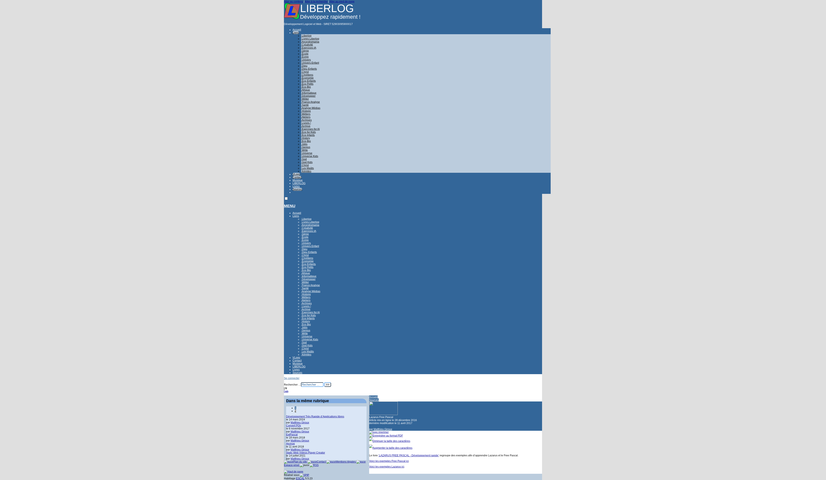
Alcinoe (290, 443)
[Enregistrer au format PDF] (386, 435)
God (304, 159)
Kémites (306, 171)
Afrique (305, 89)
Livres (296, 186)
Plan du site (300, 461)
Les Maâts (307, 168)
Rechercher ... (292, 384)
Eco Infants (308, 135)
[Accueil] (292, 18)
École (304, 53)
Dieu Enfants (309, 68)
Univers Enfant (310, 62)
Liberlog (306, 35)
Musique (298, 180)
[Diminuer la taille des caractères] (389, 441)
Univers (306, 59)
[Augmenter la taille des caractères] (390, 447)
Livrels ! (306, 123)
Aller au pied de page (341, 1)
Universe (306, 153)
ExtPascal (292, 434)
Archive (305, 126)
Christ (305, 71)
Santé (305, 104)
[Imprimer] (379, 432)
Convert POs (293, 425)
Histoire (306, 111)
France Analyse (310, 101)
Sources (297, 189)
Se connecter (291, 378)
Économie (307, 77)
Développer (308, 95)
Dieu (304, 65)
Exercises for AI (310, 129)
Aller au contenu (293, 1)
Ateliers (305, 117)
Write (304, 150)
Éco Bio (306, 86)
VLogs (296, 174)
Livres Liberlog (310, 38)
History (305, 138)
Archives (306, 120)
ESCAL (300, 478)
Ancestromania (310, 41)
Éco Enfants (308, 80)
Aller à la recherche (316, 1)
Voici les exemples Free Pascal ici (389, 461)
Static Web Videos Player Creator (305, 452)
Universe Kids (309, 156)
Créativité (307, 44)
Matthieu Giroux (383, 429)
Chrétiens (307, 74)
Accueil (297, 29)
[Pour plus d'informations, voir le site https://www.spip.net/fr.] (304, 475)
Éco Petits (307, 83)
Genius (305, 147)
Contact (297, 177)
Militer (305, 98)
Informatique (308, 92)
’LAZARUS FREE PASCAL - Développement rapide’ (408, 455)
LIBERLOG (299, 183)
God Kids (307, 162)
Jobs (304, 144)
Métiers (305, 114)
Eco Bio (306, 141)
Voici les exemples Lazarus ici (386, 466)
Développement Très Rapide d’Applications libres (315, 416)
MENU (289, 206)
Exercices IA (308, 47)
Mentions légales (346, 461)
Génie (305, 50)
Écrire (305, 56)
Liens (296, 32)
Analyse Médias (310, 108)
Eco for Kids (308, 132)
